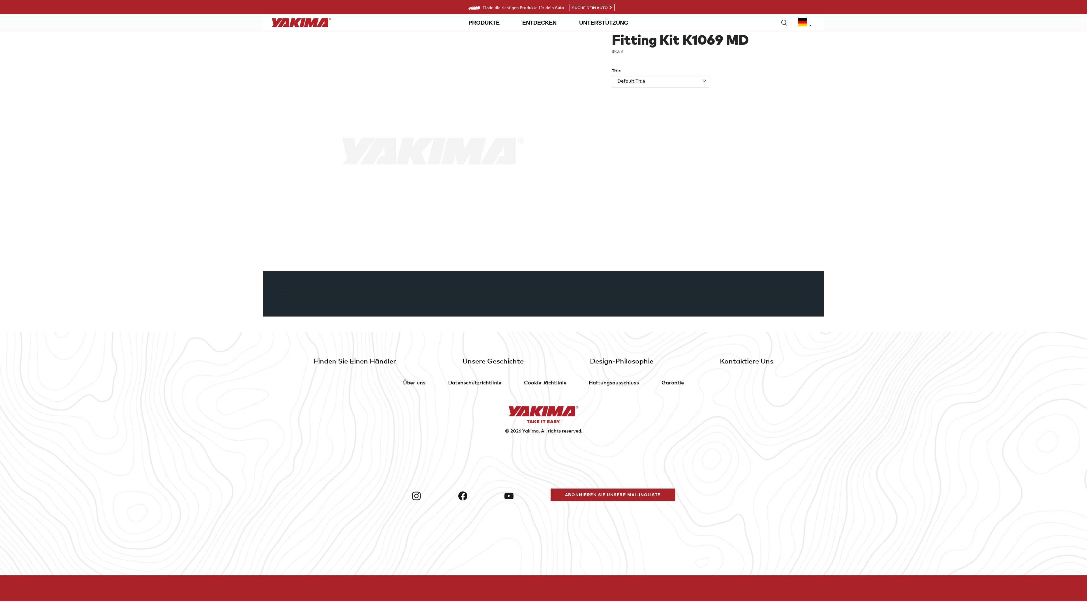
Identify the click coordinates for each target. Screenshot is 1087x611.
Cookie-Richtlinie (545, 382)
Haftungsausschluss (614, 382)
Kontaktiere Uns (746, 361)
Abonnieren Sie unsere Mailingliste (613, 494)
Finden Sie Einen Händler (355, 361)
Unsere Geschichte (493, 361)
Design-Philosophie (621, 361)
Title (616, 70)
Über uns (414, 382)
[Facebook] (479, 495)
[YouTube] (525, 495)
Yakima (530, 431)
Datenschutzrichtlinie (474, 382)
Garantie (673, 382)
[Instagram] (432, 495)
